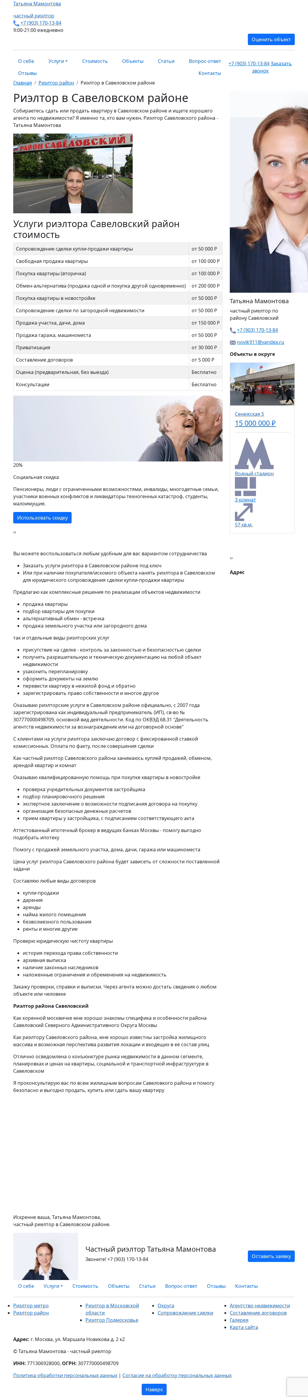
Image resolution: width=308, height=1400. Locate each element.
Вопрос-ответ (205, 61)
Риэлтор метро (31, 1305)
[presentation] (14, 531)
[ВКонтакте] (282, 1283)
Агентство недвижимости (260, 1305)
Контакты (210, 73)
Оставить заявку (271, 1256)
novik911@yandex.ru (260, 342)
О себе (26, 61)
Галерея (239, 1320)
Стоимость (95, 61)
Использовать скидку (42, 510)
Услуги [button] (56, 61)
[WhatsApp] (278, 1283)
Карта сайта (244, 1327)
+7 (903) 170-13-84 (40, 23)
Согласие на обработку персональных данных (177, 1375)
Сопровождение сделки (185, 1312)
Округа (166, 1305)
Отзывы (27, 73)
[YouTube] (289, 1283)
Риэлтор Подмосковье (111, 1320)
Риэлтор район (31, 1312)
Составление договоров (258, 1312)
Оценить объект (271, 39)
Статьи (166, 61)
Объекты (132, 61)
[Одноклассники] (286, 1283)
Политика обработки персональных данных (65, 1375)
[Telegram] (293, 1283)
